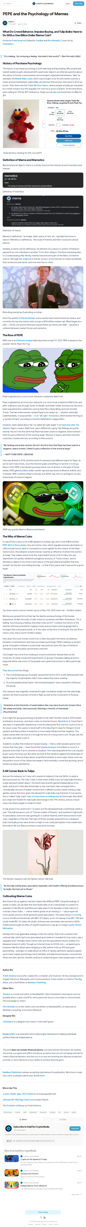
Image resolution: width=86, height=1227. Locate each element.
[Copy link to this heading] (1, 33)
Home (56, 1224)
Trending (37, 1224)
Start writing (43, 1212)
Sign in (68, 4)
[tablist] (43, 1119)
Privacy (44, 1224)
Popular (30, 1224)
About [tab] (24, 1120)
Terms (51, 1224)
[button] (15, 3)
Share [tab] (64, 1120)
